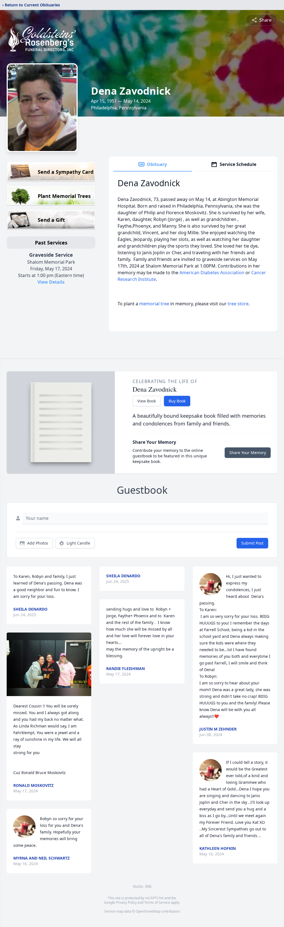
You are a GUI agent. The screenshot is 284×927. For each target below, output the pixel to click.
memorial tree (154, 304)
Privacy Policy (126, 902)
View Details (51, 282)
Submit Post (252, 543)
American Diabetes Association (211, 272)
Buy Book (177, 401)
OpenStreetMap (148, 911)
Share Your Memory (247, 452)
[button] (49, 664)
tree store (238, 304)
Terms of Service (157, 902)
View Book (146, 401)
